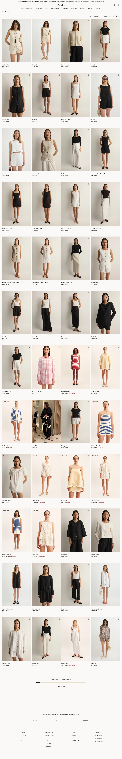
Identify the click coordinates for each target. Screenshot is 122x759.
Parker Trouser (65, 174)
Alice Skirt (94, 65)
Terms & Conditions (74, 738)
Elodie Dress (95, 500)
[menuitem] (38, 8)
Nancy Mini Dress (7, 609)
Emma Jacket (95, 554)
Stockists (23, 740)
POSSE (98, 748)
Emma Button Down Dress (99, 174)
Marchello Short (7, 337)
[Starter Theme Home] (61, 5)
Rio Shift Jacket (96, 337)
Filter (90, 16)
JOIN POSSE (84, 721)
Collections (74, 8)
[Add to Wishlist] (30, 21)
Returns (48, 738)
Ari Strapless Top (96, 446)
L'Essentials (65, 8)
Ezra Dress (64, 663)
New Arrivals (38, 8)
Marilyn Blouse (6, 500)
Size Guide (48, 743)
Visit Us (98, 8)
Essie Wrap (35, 446)
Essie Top (64, 500)
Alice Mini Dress (66, 119)
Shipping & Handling (48, 735)
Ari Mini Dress (65, 391)
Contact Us (48, 746)
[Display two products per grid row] (117, 16)
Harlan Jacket (65, 65)
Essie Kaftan (95, 391)
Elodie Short (35, 500)
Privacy (74, 735)
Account (109, 5)
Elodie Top (35, 554)
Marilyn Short (65, 446)
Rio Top (93, 119)
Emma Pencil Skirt (96, 228)
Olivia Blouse (65, 554)
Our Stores (23, 738)
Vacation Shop (55, 8)
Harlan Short (36, 65)
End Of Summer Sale (26, 8)
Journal (82, 8)
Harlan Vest (5, 65)
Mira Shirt (94, 663)
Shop (46, 8)
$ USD (97, 5)
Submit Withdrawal (74, 740)
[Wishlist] (115, 5)
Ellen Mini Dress (37, 228)
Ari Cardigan (6, 446)
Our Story (90, 8)
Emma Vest (5, 119)
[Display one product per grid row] (114, 16)
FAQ (48, 740)
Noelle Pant (64, 609)
